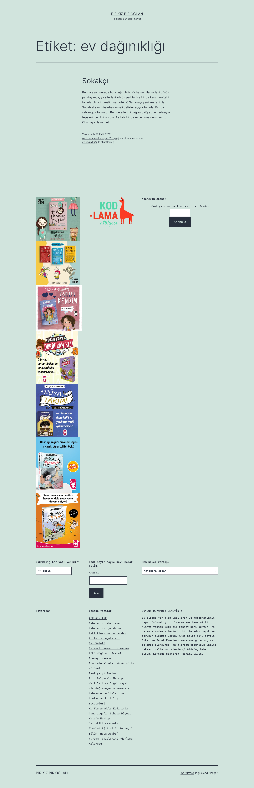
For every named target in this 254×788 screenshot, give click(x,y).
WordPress (187, 772)
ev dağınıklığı (89, 142)
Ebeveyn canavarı (102, 658)
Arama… (94, 572)
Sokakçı (95, 80)
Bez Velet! (97, 643)
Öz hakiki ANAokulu (103, 723)
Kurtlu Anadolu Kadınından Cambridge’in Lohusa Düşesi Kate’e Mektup (110, 713)
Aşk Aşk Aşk (98, 618)
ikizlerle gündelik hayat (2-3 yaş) (100, 138)
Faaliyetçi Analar (102, 673)
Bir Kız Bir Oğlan (127, 14)
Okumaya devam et (95, 122)
